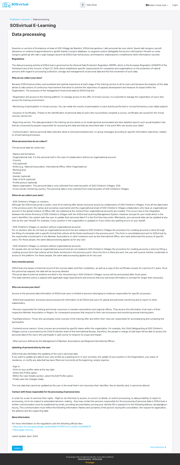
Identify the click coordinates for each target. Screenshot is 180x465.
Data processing (84, 459)
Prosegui (90, 462)
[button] (157, 5)
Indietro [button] (17, 448)
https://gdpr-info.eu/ (23, 430)
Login (175, 5)
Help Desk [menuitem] (89, 5)
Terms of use (97, 459)
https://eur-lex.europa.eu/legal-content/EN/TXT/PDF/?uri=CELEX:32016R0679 (52, 426)
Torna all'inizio (157, 447)
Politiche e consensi (20, 19)
